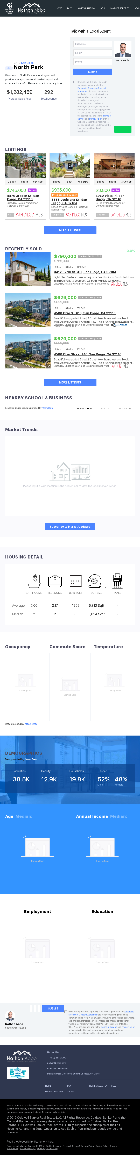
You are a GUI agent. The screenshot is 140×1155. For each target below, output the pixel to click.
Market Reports (119, 8)
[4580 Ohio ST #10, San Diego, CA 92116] (28, 310)
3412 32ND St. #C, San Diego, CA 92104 (85, 272)
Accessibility (52, 1148)
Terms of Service (109, 1027)
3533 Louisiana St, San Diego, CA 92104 (69, 201)
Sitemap (41, 1148)
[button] (49, 1086)
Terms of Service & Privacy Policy (78, 1146)
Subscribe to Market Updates (70, 526)
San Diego (27, 62)
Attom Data (47, 408)
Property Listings (28, 1148)
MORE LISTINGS (70, 230)
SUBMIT (53, 1008)
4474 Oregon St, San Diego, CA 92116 (23, 197)
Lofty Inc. (22, 1146)
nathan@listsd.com (15, 1027)
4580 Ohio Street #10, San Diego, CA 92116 (87, 354)
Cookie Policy (102, 1146)
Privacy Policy (95, 119)
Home (59, 8)
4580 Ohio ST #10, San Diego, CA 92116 (85, 313)
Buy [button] (69, 8)
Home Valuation (86, 8)
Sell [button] (102, 8)
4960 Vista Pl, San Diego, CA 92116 (110, 197)
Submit (92, 72)
